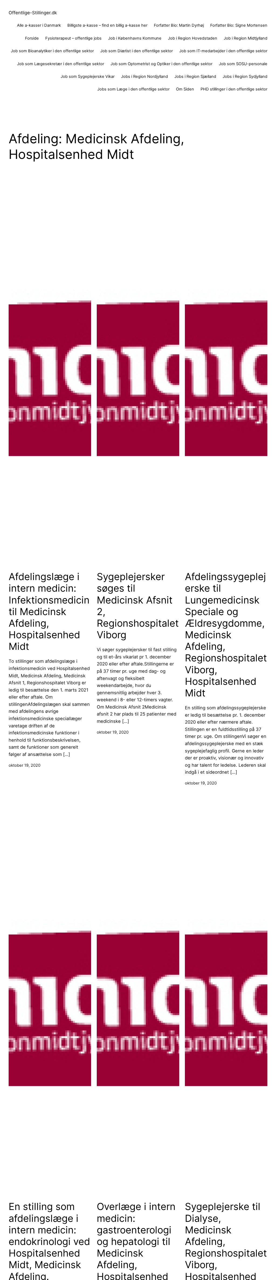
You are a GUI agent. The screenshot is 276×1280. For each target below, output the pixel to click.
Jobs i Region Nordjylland (144, 76)
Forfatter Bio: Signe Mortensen (238, 25)
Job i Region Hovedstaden (192, 38)
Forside (32, 38)
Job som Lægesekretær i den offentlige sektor (60, 63)
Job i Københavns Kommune (134, 38)
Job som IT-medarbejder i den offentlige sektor (223, 50)
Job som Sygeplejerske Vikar (88, 76)
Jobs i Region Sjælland (195, 76)
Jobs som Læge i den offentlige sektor (133, 89)
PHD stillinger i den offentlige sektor (234, 89)
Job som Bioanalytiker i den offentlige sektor (52, 50)
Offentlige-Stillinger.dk (33, 12)
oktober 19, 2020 (24, 765)
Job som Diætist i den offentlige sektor (136, 50)
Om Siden (185, 89)
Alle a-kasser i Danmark (39, 25)
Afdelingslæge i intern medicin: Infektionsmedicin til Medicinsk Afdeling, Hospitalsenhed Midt (49, 611)
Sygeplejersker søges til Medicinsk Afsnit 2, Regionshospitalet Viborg (138, 606)
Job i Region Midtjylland (245, 38)
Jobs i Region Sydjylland (245, 76)
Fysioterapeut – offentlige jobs (73, 38)
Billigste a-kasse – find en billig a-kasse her (107, 25)
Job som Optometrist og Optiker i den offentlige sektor (161, 63)
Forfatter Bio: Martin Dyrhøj (179, 25)
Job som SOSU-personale (243, 63)
